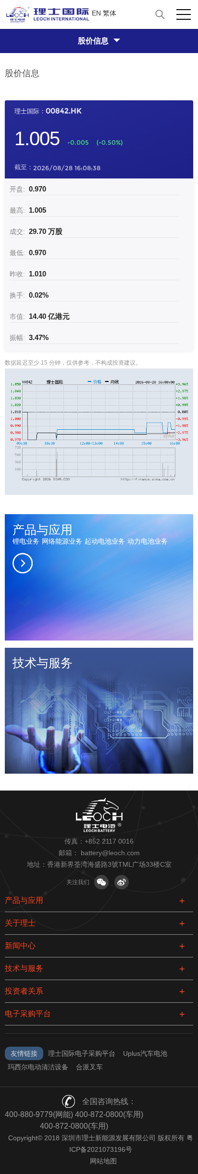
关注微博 (121, 882)
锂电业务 (25, 541)
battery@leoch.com (110, 853)
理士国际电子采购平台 (81, 1053)
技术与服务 (24, 968)
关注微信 (101, 882)
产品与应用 (24, 900)
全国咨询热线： (109, 1101)
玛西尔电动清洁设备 (38, 1067)
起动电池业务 (105, 541)
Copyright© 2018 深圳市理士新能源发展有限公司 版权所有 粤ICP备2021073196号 (100, 1143)
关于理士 (20, 923)
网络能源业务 (62, 541)
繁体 (109, 13)
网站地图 (103, 1161)
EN (96, 13)
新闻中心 (20, 946)
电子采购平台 (28, 1014)
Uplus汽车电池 (145, 1053)
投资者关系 (24, 991)
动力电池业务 (147, 541)
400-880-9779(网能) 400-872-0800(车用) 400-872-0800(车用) (74, 1120)
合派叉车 (89, 1067)
